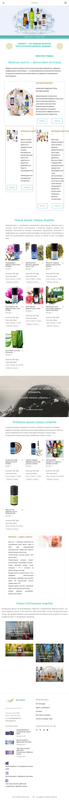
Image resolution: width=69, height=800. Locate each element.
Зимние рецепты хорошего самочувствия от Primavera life (19, 633)
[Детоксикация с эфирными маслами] (6, 773)
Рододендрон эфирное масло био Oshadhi (12, 264)
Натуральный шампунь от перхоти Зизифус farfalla (53, 461)
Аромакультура (45, 678)
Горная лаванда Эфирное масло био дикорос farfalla (33, 461)
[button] (12, 282)
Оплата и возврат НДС (44, 719)
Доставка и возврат (43, 715)
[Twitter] (40, 730)
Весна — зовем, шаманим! (45, 657)
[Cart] (65, 3)
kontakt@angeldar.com (15, 718)
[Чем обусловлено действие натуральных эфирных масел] (6, 780)
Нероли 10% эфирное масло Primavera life (11, 511)
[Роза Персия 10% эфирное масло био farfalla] (14, 295)
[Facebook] (37, 730)
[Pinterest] (47, 730)
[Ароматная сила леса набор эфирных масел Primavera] (55, 295)
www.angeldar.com (10, 721)
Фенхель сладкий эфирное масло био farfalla (53, 264)
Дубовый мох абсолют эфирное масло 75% (32, 264)
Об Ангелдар (40, 704)
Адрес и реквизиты (43, 707)
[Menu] (4, 2)
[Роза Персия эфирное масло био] (34, 295)
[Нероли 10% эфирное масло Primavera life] (14, 495)
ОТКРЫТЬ (57, 121)
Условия (39, 711)
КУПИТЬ (42, 121)
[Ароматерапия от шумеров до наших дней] (6, 763)
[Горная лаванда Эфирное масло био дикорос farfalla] (34, 449)
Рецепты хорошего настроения (16, 627)
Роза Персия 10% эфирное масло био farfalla (12, 308)
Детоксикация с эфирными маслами (23, 741)
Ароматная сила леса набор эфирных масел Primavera (53, 308)
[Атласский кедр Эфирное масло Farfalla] (14, 449)
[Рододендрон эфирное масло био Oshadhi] (14, 251)
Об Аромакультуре (16, 624)
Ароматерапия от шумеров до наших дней (23, 731)
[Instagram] (44, 730)
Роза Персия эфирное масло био (33, 307)
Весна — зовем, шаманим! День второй (18, 651)
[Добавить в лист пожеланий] (22, 263)
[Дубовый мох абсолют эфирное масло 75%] (34, 251)
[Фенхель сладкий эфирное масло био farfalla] (55, 251)
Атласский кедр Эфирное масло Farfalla (11, 461)
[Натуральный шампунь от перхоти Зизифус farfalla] (55, 449)
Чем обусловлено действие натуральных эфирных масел (24, 751)
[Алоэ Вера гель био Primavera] (14, 339)
